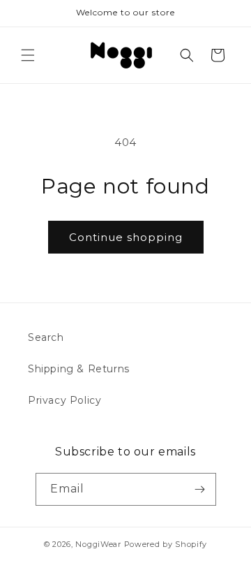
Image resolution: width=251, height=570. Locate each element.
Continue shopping (126, 237)
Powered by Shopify (166, 544)
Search (46, 337)
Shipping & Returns (79, 369)
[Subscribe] (200, 489)
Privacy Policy (64, 400)
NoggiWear (98, 544)
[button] (28, 55)
